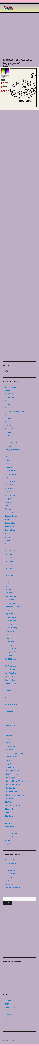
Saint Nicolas (10, 725)
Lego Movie (9, 614)
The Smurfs (9, 798)
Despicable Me (10, 502)
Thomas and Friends (12, 805)
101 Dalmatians (10, 387)
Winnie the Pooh (11, 833)
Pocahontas (9, 697)
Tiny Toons (9, 816)
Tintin (7, 812)
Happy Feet (9, 561)
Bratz (7, 460)
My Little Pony (10, 669)
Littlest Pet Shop (11, 628)
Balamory (8, 432)
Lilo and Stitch (10, 617)
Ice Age (7, 582)
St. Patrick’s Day (11, 757)
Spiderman (9, 750)
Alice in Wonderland (12, 408)
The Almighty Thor (12, 774)
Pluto (7, 694)
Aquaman (8, 418)
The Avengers (10, 778)
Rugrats (8, 722)
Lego (7, 610)
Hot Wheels (9, 575)
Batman (8, 446)
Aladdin (8, 404)
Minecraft (8, 645)
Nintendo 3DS (10, 1007)
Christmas (9, 488)
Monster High (10, 652)
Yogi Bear (8, 844)
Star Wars (8, 760)
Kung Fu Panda (10, 603)
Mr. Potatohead (10, 666)
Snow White (9, 739)
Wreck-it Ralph (10, 837)
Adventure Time (11, 397)
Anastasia (8, 415)
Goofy (7, 547)
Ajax (6, 401)
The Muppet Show (11, 791)
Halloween (9, 554)
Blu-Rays (8, 1000)
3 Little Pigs (9, 390)
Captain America (11, 474)
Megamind (9, 638)
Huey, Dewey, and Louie (13, 579)
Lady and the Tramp (12, 607)
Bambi (7, 436)
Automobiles (9, 429)
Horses (7, 572)
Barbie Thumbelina (12, 443)
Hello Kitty (9, 565)
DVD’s (7, 1004)
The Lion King (10, 788)
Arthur (7, 422)
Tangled (8, 764)
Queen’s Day (9, 711)
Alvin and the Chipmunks (14, 411)
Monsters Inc (10, 655)
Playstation (9, 1014)
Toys (7, 1018)
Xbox (7, 1025)
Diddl (7, 505)
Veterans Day (10, 830)
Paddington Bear (11, 683)
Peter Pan (8, 690)
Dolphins (8, 509)
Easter (7, 519)
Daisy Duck (9, 499)
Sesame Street (10, 729)
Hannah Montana (11, 558)
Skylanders (9, 736)
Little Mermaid (10, 621)
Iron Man (8, 593)
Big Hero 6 (9, 453)
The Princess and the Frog (14, 795)
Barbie (7, 439)
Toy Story (8, 819)
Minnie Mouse (10, 648)
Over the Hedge (10, 680)
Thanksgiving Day (12, 771)
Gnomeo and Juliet (12, 544)
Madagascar (9, 631)
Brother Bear (10, 467)
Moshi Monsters (11, 659)
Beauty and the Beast (12, 450)
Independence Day (12, 589)
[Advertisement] (19, 35)
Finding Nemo (10, 530)
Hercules (8, 568)
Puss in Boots (10, 708)
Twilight (8, 823)
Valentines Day (10, 826)
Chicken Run (10, 485)
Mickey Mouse (10, 642)
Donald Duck (10, 512)
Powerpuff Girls (11, 704)
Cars (6, 478)
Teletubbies (9, 767)
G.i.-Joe (7, 540)
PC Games (8, 1011)
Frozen (7, 537)
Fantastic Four (10, 523)
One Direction (10, 676)
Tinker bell (9, 809)
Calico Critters (10, 471)
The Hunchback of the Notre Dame (17, 781)
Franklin (8, 533)
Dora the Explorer (11, 516)
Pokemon (8, 701)
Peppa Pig (8, 687)
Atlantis (8, 425)
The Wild (8, 802)
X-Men (7, 840)
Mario (7, 635)
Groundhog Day (11, 551)
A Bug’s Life (9, 394)
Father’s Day (9, 526)
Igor (6, 586)
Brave (7, 464)
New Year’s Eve (10, 673)
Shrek (7, 732)
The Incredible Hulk (12, 785)
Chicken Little (10, 481)
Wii (6, 1021)
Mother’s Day (10, 662)
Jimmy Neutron (10, 596)
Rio (6, 718)
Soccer (7, 743)
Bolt (6, 457)
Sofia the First (10, 746)
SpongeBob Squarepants (14, 753)
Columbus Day (10, 495)
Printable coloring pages (10, 1040)
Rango (7, 715)
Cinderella (9, 492)
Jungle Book (9, 600)
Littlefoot (8, 624)
